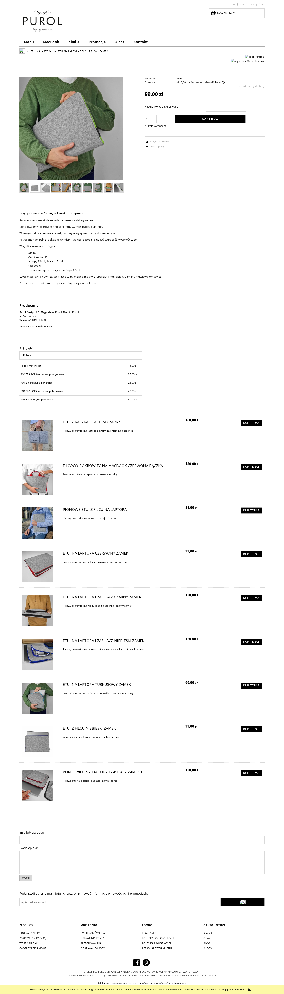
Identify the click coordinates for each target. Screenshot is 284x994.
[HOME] (41, 20)
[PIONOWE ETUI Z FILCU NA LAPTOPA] (40, 523)
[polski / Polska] (255, 56)
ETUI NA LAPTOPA (29, 933)
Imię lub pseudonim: (33, 833)
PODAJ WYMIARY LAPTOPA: (162, 107)
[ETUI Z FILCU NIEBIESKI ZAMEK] (40, 741)
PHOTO (207, 948)
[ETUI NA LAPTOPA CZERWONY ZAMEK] (40, 566)
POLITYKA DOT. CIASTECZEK (158, 938)
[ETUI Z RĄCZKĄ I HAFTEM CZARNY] (40, 435)
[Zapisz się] (243, 902)
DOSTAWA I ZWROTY (93, 948)
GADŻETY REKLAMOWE (32, 948)
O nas (206, 938)
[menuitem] (28, 41)
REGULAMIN (149, 933)
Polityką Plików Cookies (119, 989)
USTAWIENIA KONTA (92, 938)
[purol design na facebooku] (136, 962)
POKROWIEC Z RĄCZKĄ (32, 938)
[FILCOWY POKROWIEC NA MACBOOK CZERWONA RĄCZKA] (40, 479)
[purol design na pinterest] (146, 962)
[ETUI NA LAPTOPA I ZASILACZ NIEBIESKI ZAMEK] (40, 654)
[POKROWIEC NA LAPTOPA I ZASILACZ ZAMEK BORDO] (40, 785)
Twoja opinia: (28, 848)
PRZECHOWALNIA (91, 943)
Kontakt (207, 933)
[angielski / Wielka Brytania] (248, 61)
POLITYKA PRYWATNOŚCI (156, 943)
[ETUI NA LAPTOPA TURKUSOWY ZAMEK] (40, 698)
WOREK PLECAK (28, 943)
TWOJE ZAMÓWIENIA (93, 933)
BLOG (206, 943)
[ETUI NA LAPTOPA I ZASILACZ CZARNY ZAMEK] (40, 610)
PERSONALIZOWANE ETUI (157, 948)
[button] (157, 141)
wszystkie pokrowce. (86, 283)
